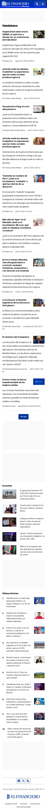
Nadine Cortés (10, 406)
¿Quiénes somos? (11, 804)
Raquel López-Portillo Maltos (15, 130)
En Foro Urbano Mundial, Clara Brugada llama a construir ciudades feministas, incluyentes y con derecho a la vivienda (15, 265)
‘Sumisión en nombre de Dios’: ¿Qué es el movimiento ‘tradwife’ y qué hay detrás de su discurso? (15, 181)
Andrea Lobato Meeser (13, 98)
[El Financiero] (15, 4)
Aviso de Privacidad (23, 807)
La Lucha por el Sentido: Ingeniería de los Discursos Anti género (16, 303)
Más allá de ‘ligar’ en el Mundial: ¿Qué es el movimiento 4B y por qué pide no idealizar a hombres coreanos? (16, 225)
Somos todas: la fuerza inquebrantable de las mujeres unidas (14, 382)
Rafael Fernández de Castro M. (16, 369)
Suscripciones (35, 804)
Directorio (23, 804)
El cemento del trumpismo (15, 337)
